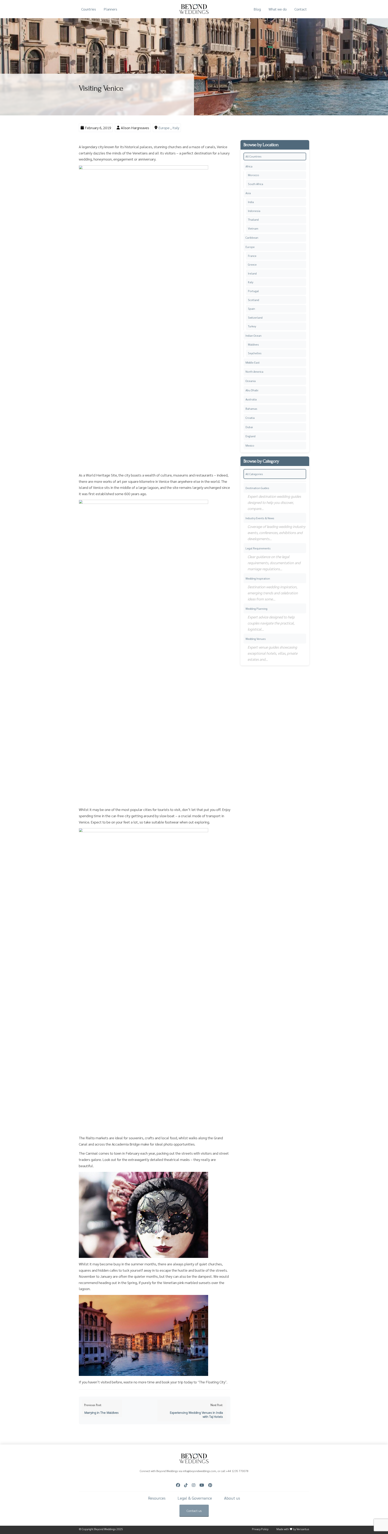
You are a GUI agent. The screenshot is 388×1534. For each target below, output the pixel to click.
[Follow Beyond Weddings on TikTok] (186, 1485)
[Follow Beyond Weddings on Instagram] (193, 1485)
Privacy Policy (260, 1529)
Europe (164, 127)
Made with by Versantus (292, 1529)
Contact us (194, 1510)
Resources (157, 1498)
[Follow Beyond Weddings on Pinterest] (210, 1485)
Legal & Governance (195, 1498)
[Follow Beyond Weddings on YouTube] (201, 1485)
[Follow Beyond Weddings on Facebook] (178, 1485)
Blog (257, 9)
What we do (278, 9)
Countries (88, 9)
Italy (175, 127)
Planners (110, 9)
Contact (300, 9)
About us (232, 1498)
